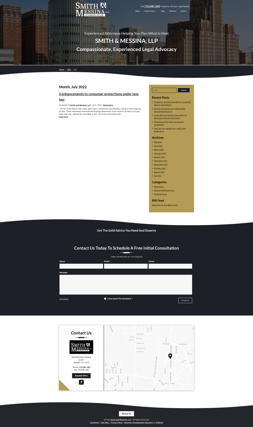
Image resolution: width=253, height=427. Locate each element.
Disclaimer (63, 299)
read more (63, 117)
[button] (251, 413)
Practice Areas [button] (149, 11)
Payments (172, 11)
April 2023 (158, 146)
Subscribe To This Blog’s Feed (164, 205)
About (137, 11)
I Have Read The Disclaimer (120, 299)
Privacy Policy (116, 422)
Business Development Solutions (138, 422)
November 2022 (160, 164)
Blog (162, 11)
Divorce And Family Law (164, 190)
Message (63, 272)
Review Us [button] (126, 413)
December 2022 (160, 161)
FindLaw (159, 422)
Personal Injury (160, 194)
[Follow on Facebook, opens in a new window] (81, 382)
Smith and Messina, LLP (80, 105)
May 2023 (158, 142)
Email (107, 261)
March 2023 (159, 149)
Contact (183, 11)
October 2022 (160, 168)
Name (62, 261)
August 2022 (159, 172)
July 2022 (157, 176)
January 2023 (159, 157)
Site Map (105, 422)
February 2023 (160, 153)
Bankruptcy (108, 105)
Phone (151, 261)
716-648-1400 (152, 6)
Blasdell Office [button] (81, 375)
